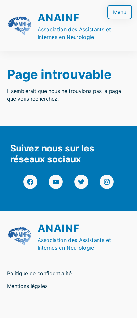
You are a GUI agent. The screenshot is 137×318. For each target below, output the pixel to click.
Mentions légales (27, 286)
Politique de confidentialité (39, 273)
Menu (119, 12)
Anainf (59, 18)
